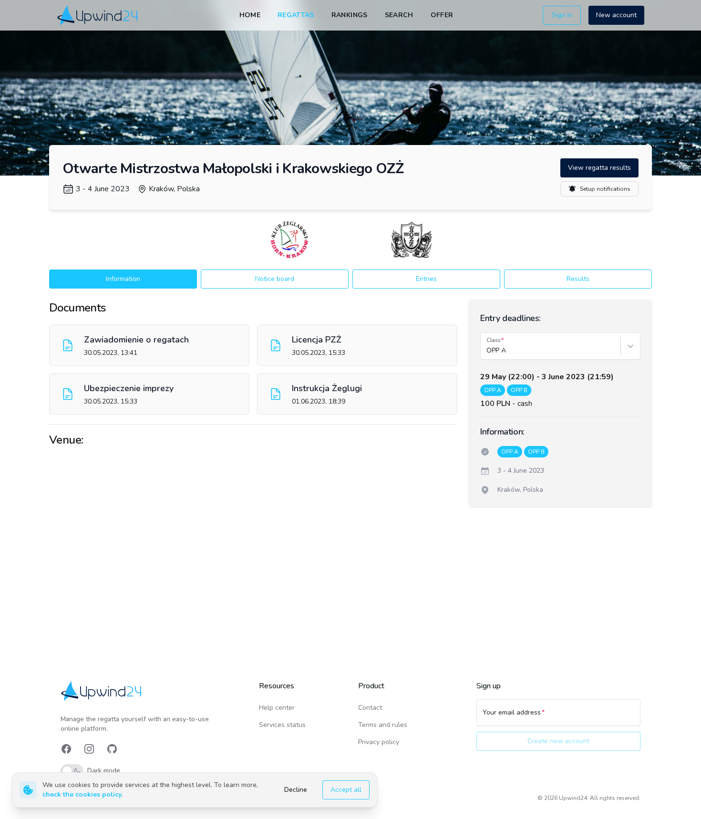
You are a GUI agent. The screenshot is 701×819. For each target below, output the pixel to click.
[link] (98, 15)
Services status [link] (282, 724)
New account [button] (616, 15)
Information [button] (123, 278)
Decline (295, 789)
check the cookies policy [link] (82, 794)
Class (493, 340)
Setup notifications (605, 189)
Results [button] (578, 278)
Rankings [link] (349, 15)
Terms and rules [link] (382, 724)
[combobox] (487, 350)
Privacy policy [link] (378, 741)
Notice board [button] (274, 278)
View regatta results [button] (599, 167)
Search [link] (399, 15)
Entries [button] (426, 278)
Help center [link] (277, 707)
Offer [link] (442, 15)
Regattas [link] (296, 15)
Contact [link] (370, 707)
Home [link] (249, 15)
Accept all (345, 789)
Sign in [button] (562, 15)
